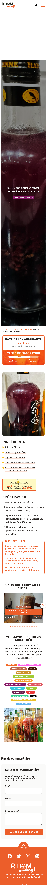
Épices (32, 669)
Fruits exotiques (23, 680)
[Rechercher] (36, 5)
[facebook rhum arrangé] (10, 856)
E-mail (8, 799)
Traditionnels (23, 704)
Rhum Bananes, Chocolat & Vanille (23, 612)
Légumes (31, 688)
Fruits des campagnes (23, 676)
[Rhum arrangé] (9, 5)
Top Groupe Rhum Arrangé (23, 700)
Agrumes (11, 665)
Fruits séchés (35, 684)
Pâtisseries (18, 692)
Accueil (5, 329)
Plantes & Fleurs (19, 696)
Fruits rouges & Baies (23, 197)
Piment (31, 692)
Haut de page (23, 848)
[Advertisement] (23, 35)
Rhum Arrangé (26, 329)
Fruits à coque (23, 673)
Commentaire (12, 811)
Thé (33, 696)
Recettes (14, 329)
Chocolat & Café (18, 669)
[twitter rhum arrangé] (19, 856)
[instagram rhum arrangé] (28, 856)
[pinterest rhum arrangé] (37, 856)
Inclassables (17, 688)
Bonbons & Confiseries (29, 665)
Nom (7, 786)
